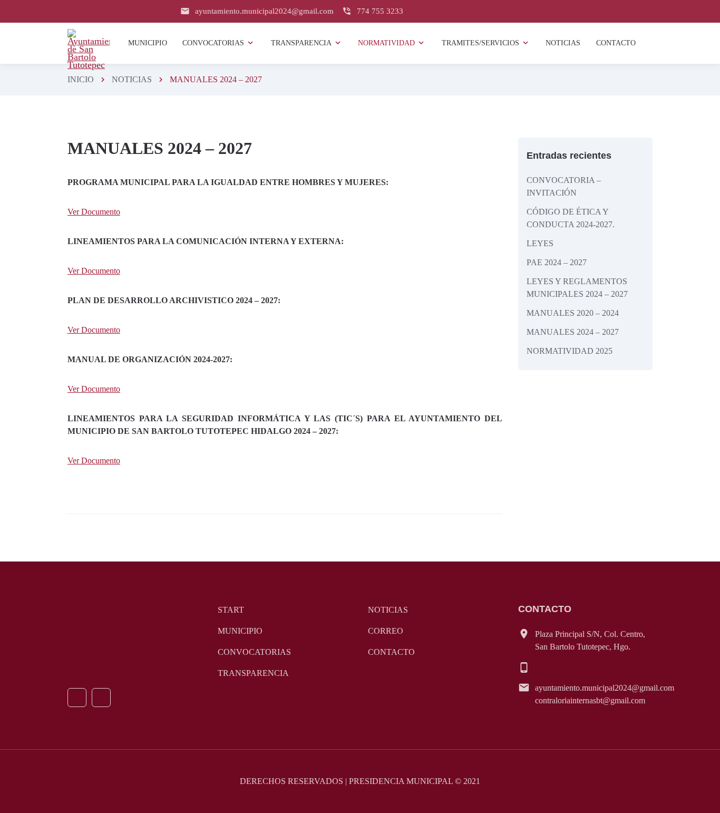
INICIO (80, 79)
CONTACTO (391, 651)
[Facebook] (76, 697)
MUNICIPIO (240, 630)
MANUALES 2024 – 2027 (573, 331)
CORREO (385, 630)
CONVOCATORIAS (254, 651)
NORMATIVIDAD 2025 (569, 350)
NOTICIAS (132, 79)
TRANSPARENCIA (253, 673)
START (231, 609)
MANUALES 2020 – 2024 (573, 312)
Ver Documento (93, 211)
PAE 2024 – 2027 (557, 262)
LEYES (540, 243)
